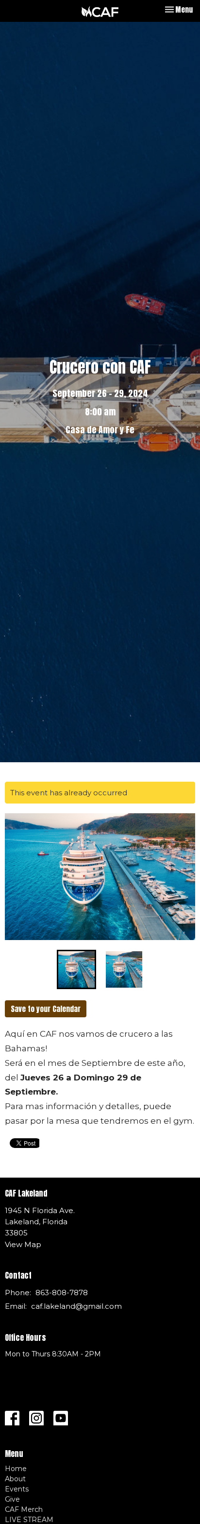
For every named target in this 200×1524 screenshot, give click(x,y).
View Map (23, 1244)
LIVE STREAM (29, 1519)
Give (12, 1499)
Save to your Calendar (46, 1008)
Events (17, 1489)
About (15, 1478)
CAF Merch (24, 1509)
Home (16, 1468)
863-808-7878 (61, 1292)
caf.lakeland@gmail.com (76, 1306)
